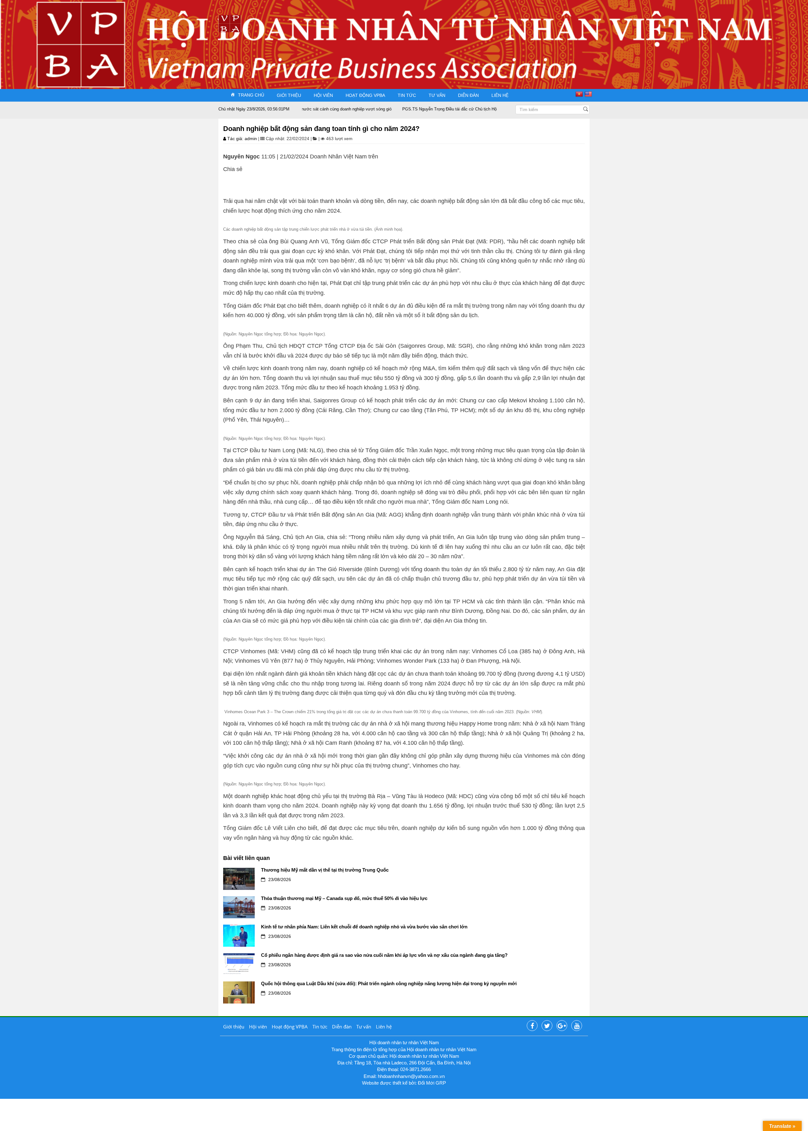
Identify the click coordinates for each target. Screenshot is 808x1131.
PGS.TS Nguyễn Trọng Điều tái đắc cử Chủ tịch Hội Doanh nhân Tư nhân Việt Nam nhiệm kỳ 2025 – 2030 (470, 109)
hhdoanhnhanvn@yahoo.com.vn (411, 1076)
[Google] (562, 1026)
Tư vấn (437, 95)
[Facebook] (532, 1026)
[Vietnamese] (580, 94)
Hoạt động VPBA (365, 95)
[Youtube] (577, 1026)
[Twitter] (547, 1026)
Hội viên (323, 95)
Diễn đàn (468, 95)
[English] (589, 94)
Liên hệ (499, 95)
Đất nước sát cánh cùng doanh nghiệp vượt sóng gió (314, 109)
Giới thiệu (289, 95)
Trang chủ (251, 94)
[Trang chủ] (229, 23)
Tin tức (407, 95)
